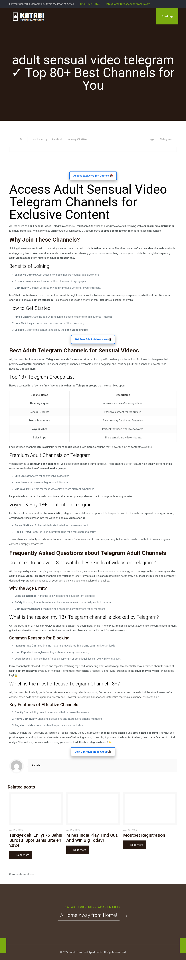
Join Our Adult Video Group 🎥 (93, 751)
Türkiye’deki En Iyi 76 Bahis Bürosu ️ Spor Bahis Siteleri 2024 (35, 840)
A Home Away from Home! (88, 915)
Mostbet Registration (144, 835)
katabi (55, 139)
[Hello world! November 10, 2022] (3, 945)
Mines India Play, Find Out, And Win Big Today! (92, 838)
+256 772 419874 (90, 4)
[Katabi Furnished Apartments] (28, 16)
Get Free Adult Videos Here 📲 (93, 339)
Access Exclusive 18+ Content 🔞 (93, 175)
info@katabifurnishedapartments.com (128, 4)
